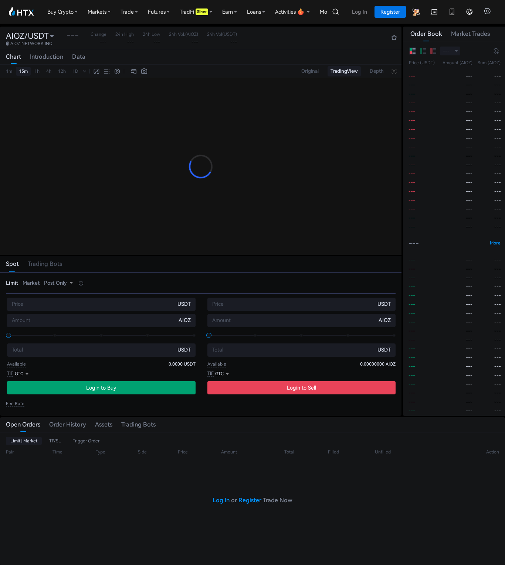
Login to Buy (101, 388)
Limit (12, 283)
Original (310, 71)
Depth (377, 71)
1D (75, 71)
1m (9, 71)
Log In (221, 500)
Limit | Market (23, 441)
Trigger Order (86, 441)
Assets (103, 424)
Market (31, 283)
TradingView (344, 71)
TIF (10, 373)
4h (48, 71)
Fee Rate (15, 403)
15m (23, 71)
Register (249, 500)
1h (37, 71)
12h (62, 71)
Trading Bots (138, 424)
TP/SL (55, 441)
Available (16, 364)
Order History (67, 424)
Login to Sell (301, 388)
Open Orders (23, 424)
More (495, 243)
